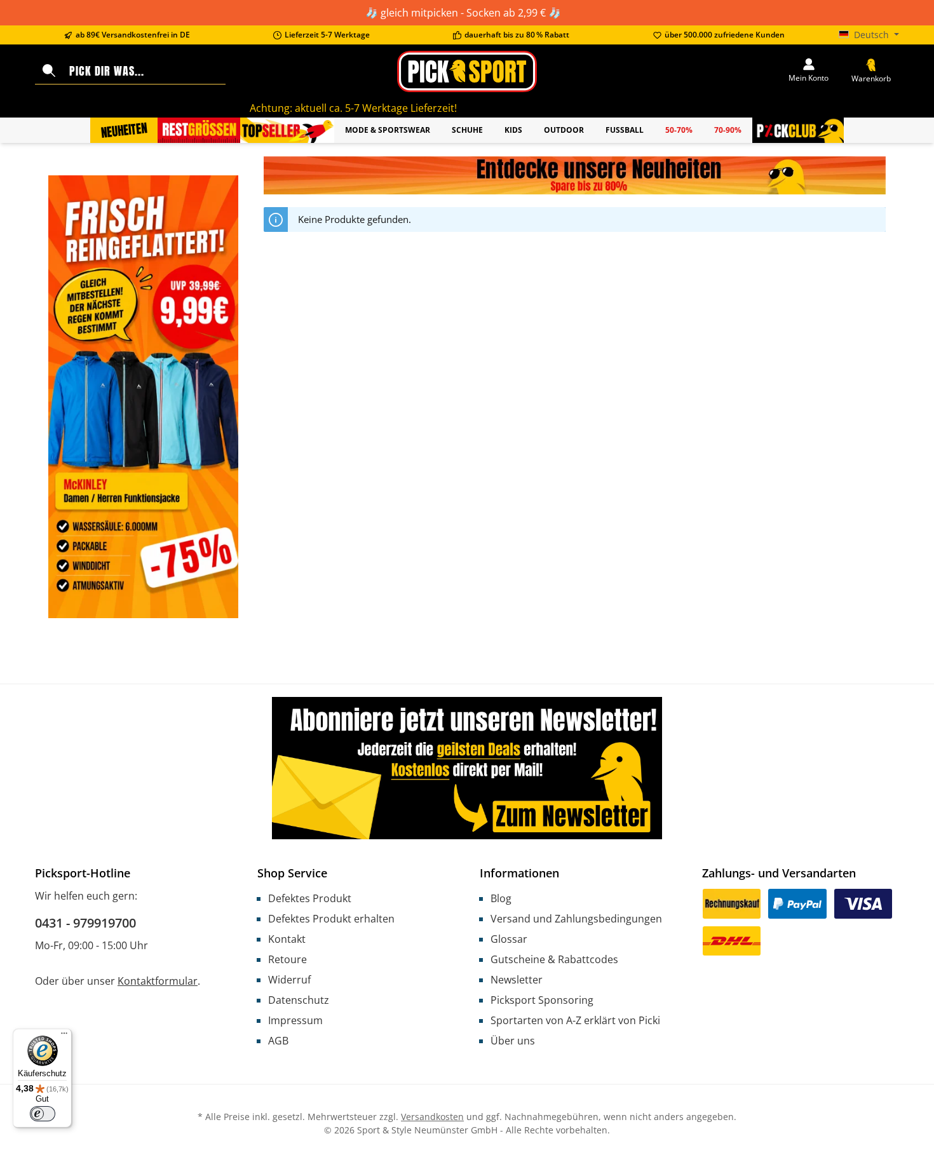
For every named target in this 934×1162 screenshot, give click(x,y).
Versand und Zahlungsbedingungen (576, 919)
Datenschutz (298, 1000)
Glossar (509, 939)
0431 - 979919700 (85, 922)
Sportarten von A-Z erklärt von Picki (575, 1020)
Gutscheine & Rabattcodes (554, 959)
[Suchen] (49, 71)
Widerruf (289, 980)
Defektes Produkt (309, 898)
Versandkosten (432, 1117)
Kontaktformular (158, 981)
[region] (575, 175)
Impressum (295, 1020)
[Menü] (64, 1036)
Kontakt (287, 939)
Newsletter (517, 980)
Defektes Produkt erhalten (331, 919)
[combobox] (145, 71)
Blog (501, 898)
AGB (278, 1041)
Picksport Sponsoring (542, 1000)
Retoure (287, 959)
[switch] (42, 1113)
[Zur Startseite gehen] (467, 71)
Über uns (513, 1041)
